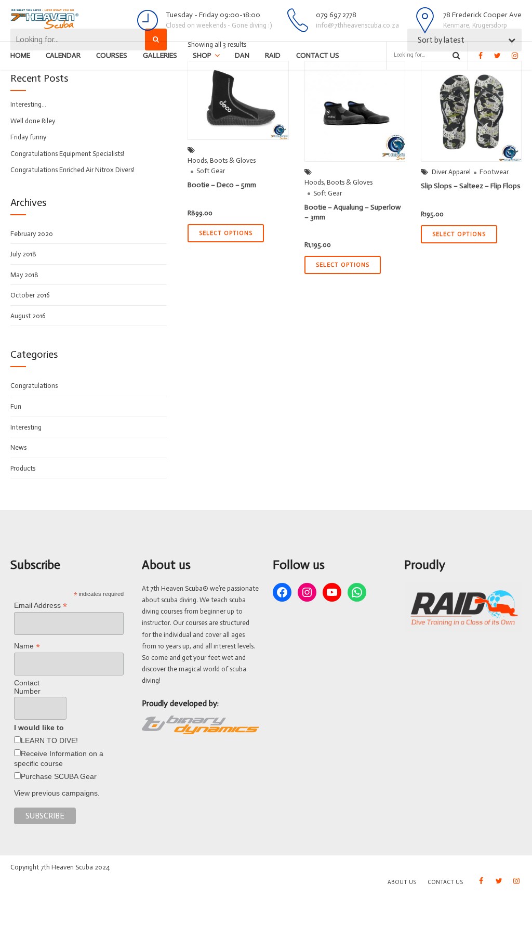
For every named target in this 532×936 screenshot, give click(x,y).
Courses (111, 55)
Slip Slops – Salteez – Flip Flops (471, 185)
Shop (202, 55)
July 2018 (23, 254)
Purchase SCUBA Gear (59, 776)
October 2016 (30, 295)
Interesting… (28, 104)
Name (27, 646)
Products (22, 468)
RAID (273, 55)
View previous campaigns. (57, 793)
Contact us (317, 55)
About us (402, 882)
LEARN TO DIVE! (49, 740)
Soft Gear (210, 171)
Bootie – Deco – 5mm (222, 184)
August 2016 (28, 316)
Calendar (63, 55)
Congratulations (34, 385)
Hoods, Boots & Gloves (222, 160)
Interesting (26, 427)
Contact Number (27, 687)
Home (20, 55)
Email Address (40, 605)
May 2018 (24, 275)
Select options (225, 233)
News (18, 447)
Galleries (160, 55)
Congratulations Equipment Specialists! (67, 154)
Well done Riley (32, 121)
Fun (15, 406)
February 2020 (31, 234)
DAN (242, 55)
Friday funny (28, 137)
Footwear (494, 172)
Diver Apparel (451, 172)
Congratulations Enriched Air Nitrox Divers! (72, 170)
